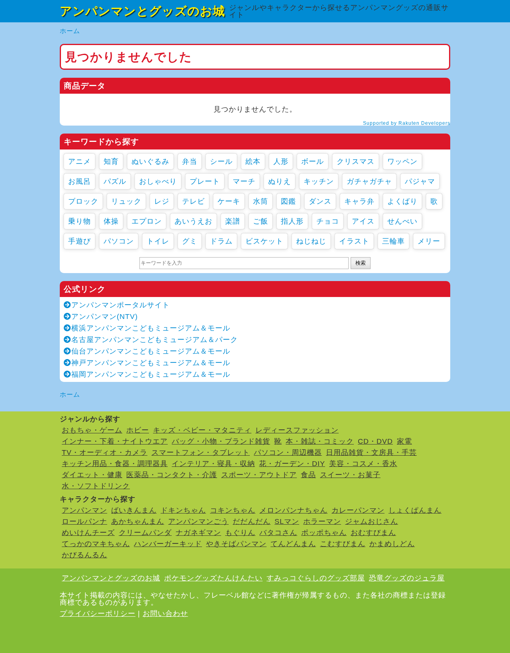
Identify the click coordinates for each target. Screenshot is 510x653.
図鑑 (288, 201)
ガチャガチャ (369, 181)
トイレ (158, 241)
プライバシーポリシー (97, 614)
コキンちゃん (232, 510)
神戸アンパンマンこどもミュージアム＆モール (150, 363)
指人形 (292, 221)
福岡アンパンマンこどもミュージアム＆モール (150, 374)
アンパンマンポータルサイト (120, 305)
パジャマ (420, 181)
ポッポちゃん (324, 533)
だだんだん (252, 521)
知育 (111, 161)
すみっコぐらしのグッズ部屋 (316, 578)
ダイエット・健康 (92, 475)
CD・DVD (375, 441)
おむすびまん (373, 533)
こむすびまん (342, 544)
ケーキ (229, 201)
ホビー (137, 430)
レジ (161, 201)
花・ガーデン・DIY (292, 464)
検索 (360, 263)
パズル (115, 181)
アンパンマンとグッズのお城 (142, 11)
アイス (363, 221)
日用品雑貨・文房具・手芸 (371, 452)
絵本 (253, 161)
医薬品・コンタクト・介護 (171, 475)
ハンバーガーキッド (168, 544)
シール (221, 161)
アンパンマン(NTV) (104, 317)
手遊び (79, 241)
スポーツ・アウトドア (259, 475)
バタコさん (278, 533)
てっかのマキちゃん (96, 544)
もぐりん (240, 533)
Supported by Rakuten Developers (406, 123)
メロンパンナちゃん (293, 510)
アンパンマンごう (198, 521)
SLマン (287, 521)
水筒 (260, 201)
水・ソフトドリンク (96, 486)
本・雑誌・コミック (320, 441)
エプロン (146, 221)
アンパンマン (84, 510)
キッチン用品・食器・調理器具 (115, 464)
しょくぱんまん (414, 510)
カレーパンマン (358, 510)
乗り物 (79, 221)
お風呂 (79, 181)
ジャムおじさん (371, 521)
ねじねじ (311, 241)
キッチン (319, 181)
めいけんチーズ (88, 533)
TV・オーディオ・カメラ (104, 452)
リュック (126, 201)
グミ (189, 241)
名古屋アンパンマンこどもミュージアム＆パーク (154, 340)
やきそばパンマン (236, 544)
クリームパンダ (145, 533)
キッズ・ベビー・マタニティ (202, 430)
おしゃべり (158, 181)
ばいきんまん (134, 510)
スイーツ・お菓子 (350, 475)
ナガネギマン (198, 533)
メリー (429, 241)
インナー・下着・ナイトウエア (115, 441)
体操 (111, 221)
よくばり (402, 201)
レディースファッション (297, 430)
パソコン (119, 241)
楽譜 (232, 221)
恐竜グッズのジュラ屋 (407, 578)
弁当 (189, 161)
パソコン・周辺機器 (288, 452)
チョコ (327, 221)
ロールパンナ (84, 521)
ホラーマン (322, 521)
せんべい (402, 221)
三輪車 (393, 241)
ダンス (320, 201)
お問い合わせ (165, 614)
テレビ (193, 201)
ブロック (83, 201)
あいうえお (193, 221)
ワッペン (402, 161)
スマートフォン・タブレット (200, 452)
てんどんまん (293, 544)
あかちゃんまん (137, 521)
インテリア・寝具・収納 (213, 464)
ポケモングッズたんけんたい (213, 578)
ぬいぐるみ (150, 161)
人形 (280, 161)
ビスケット (264, 241)
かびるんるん (84, 555)
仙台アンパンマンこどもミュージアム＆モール (150, 351)
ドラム (221, 241)
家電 (404, 441)
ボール (312, 161)
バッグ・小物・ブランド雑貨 (221, 441)
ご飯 (260, 221)
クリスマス (356, 161)
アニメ (79, 161)
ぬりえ (279, 181)
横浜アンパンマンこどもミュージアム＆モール (150, 328)
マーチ (244, 181)
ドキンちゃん (183, 510)
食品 (308, 475)
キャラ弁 (359, 201)
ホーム (70, 31)
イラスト (354, 241)
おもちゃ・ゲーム (92, 430)
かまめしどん (392, 544)
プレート (205, 181)
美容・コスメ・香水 (363, 464)
